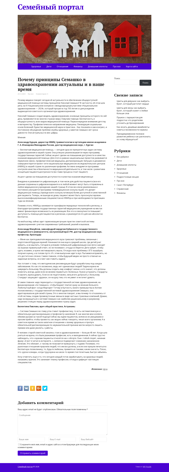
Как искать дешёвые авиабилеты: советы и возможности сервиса (133, 128)
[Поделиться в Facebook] (20, 388)
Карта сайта (132, 66)
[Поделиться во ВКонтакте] (26, 388)
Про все (117, 66)
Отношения (62, 66)
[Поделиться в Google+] (38, 388)
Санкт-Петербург (125, 185)
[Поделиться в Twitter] (44, 388)
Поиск (117, 78)
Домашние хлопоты (97, 66)
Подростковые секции (128, 176)
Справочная (122, 189)
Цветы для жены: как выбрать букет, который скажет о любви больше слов (132, 111)
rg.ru (105, 369)
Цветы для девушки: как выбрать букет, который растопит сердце (133, 102)
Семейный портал (51, 7)
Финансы (78, 66)
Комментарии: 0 (42, 94)
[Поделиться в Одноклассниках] (32, 388)
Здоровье (36, 66)
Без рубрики (123, 156)
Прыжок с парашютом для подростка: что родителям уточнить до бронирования (130, 120)
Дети (48, 66)
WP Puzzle (147, 466)
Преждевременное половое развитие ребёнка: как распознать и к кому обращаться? (134, 136)
